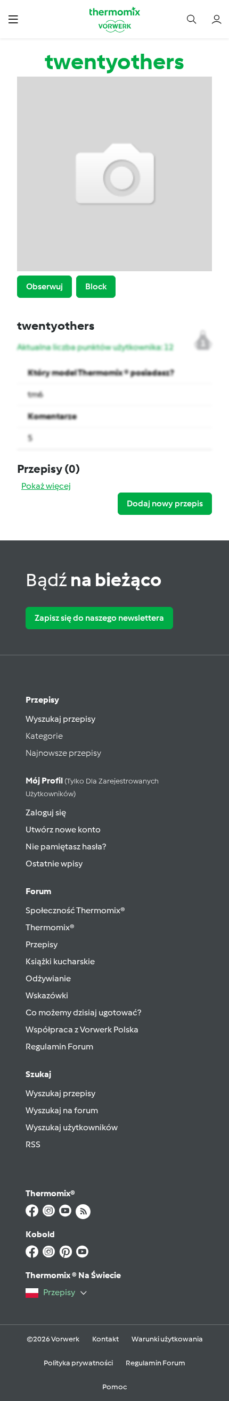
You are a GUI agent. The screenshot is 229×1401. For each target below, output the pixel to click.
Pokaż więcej (46, 486)
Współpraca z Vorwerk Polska (82, 1029)
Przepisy (42, 700)
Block (96, 286)
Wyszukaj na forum (62, 1110)
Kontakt (105, 1339)
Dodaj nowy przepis (165, 503)
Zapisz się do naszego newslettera (99, 618)
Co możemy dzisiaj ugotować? (83, 1012)
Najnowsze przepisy (63, 753)
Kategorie (44, 736)
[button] (13, 19)
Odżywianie (48, 978)
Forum (38, 891)
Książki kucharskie (60, 961)
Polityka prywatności (78, 1362)
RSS (33, 1144)
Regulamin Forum (59, 1046)
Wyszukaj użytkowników (72, 1127)
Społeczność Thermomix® (75, 910)
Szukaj (38, 1074)
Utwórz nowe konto (63, 829)
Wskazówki (47, 995)
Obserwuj (44, 286)
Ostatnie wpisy (54, 863)
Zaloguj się (46, 812)
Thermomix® (50, 927)
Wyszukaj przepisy (60, 719)
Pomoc (114, 1386)
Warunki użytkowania (167, 1339)
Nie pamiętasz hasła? (66, 846)
